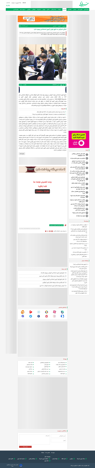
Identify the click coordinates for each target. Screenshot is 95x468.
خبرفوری (75, 465)
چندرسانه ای (16, 9)
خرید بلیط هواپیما (61, 371)
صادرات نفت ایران (21, 459)
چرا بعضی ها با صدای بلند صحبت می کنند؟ (79, 249)
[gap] (23, 318)
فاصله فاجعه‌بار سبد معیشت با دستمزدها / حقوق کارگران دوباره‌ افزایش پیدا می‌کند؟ (48, 114)
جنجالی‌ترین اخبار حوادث (60, 364)
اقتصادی (70, 9)
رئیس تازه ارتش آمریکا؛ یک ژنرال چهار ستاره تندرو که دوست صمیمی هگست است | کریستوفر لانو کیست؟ (78, 286)
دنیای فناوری (46, 366)
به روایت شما (23, 9)
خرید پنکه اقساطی (45, 369)
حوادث (59, 9)
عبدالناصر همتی (32, 459)
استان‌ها (39, 9)
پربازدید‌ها (86, 221)
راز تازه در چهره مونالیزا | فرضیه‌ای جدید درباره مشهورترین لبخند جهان (79, 292)
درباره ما (53, 452)
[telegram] (38, 313)
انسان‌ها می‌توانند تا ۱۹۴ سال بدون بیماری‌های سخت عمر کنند (78, 205)
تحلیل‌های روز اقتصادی (44, 362)
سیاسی (74, 9)
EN (23, 3)
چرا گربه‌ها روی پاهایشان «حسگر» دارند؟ (78, 192)
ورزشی (44, 9)
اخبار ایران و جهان (61, 366)
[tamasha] (31, 313)
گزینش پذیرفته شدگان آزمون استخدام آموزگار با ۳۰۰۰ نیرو (52, 286)
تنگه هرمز (47, 461)
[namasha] (46, 318)
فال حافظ (64, 459)
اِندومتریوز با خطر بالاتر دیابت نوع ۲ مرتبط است (77, 196)
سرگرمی (29, 9)
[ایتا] (23, 313)
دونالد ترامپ (54, 459)
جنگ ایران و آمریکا (81, 459)
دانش (48, 9)
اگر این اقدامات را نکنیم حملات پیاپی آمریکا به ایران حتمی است (78, 267)
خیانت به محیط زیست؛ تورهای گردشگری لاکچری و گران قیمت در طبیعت (78, 162)
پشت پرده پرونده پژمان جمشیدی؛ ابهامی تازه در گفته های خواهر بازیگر (51, 112)
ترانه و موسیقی (29, 364)
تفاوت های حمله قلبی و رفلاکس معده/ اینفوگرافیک (78, 154)
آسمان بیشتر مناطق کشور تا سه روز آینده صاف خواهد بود (78, 188)
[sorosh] (62, 318)
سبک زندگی (53, 9)
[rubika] (46, 313)
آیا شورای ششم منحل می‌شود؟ (78, 213)
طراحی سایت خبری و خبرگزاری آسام (12, 465)
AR (25, 3)
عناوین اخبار (80, 9)
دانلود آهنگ (62, 373)
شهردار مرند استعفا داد (80, 216)
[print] (63, 85)
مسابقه (42, 452)
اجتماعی (64, 9)
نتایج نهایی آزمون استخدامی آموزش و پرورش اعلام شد (52, 273)
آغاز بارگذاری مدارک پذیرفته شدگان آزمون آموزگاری (53, 282)
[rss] (9, 5)
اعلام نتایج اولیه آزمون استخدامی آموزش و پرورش (53, 279)
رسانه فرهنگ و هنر (61, 362)
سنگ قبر (30, 369)
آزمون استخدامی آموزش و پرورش (56, 225)
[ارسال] (61, 85)
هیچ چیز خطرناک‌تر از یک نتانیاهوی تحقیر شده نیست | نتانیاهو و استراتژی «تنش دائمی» (79, 280)
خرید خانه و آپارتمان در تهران (43, 371)
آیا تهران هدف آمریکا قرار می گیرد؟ (80, 264)
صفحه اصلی (86, 9)
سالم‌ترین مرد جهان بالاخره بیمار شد (77, 158)
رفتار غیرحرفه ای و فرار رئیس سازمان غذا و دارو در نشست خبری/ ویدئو (78, 236)
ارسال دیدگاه (25, 447)
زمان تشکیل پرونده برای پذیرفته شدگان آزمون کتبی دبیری (51, 276)
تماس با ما (47, 452)
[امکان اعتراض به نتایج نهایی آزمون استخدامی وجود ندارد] (52, 231)
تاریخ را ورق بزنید (28, 367)
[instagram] (54, 318)
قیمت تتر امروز (62, 369)
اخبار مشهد (30, 362)
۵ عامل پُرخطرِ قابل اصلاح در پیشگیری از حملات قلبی (79, 209)
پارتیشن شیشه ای (45, 373)
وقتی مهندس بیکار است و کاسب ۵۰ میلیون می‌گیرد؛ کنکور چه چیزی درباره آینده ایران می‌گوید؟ (77, 172)
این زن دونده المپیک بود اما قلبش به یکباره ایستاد (78, 244)
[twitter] (50, 231)
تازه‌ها (87, 150)
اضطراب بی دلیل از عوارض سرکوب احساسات (78, 184)
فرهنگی (34, 9)
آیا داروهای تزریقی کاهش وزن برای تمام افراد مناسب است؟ (77, 168)
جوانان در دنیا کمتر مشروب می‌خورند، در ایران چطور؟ (77, 200)
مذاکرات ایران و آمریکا (43, 459)
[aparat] (54, 313)
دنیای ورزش (46, 364)
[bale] (62, 313)
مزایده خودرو (29, 371)
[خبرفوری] (81, 4)
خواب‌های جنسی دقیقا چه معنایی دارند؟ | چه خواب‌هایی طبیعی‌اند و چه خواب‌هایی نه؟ (78, 178)
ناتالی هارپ (10, 459)
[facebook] (46, 231)
